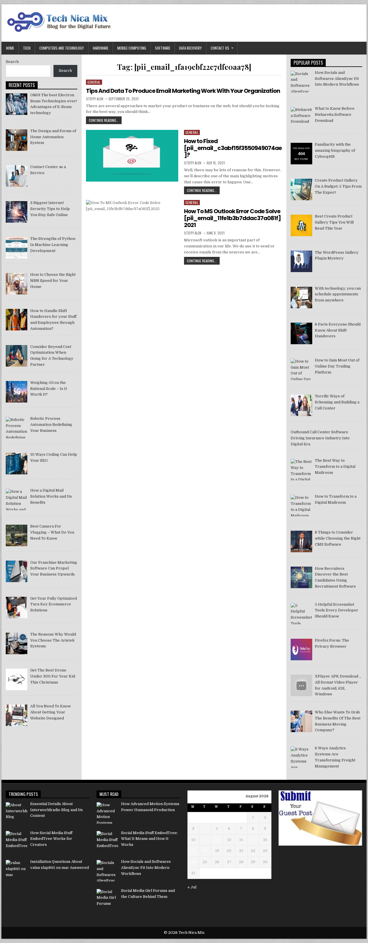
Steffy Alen (94, 99)
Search (12, 61)
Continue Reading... (105, 121)
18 (205, 850)
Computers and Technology (61, 48)
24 (193, 862)
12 (217, 840)
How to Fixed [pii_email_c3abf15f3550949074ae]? (233, 148)
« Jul (191, 887)
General (94, 82)
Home (10, 48)
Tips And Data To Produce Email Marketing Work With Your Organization (183, 91)
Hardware (100, 48)
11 (205, 840)
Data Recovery (190, 48)
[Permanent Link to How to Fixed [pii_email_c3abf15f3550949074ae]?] (132, 156)
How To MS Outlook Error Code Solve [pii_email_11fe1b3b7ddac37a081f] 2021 (232, 218)
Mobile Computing (131, 48)
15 (253, 840)
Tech (26, 48)
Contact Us (220, 48)
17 (193, 850)
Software (162, 48)
